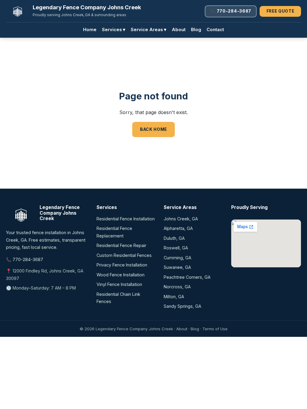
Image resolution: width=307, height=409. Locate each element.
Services (113, 29)
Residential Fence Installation (126, 218)
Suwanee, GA (177, 267)
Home (90, 29)
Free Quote (280, 11)
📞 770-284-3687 (230, 11)
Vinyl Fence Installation (119, 284)
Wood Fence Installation (121, 274)
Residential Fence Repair (121, 245)
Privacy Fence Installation (122, 264)
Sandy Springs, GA (182, 306)
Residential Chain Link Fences (118, 298)
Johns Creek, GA (181, 218)
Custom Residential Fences (124, 255)
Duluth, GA (174, 238)
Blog (196, 29)
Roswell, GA (176, 247)
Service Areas (148, 29)
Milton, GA (174, 296)
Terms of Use (215, 328)
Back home (153, 129)
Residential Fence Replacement (114, 232)
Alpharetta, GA (178, 228)
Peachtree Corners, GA (187, 277)
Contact (215, 29)
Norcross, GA (177, 286)
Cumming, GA (177, 257)
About (179, 29)
